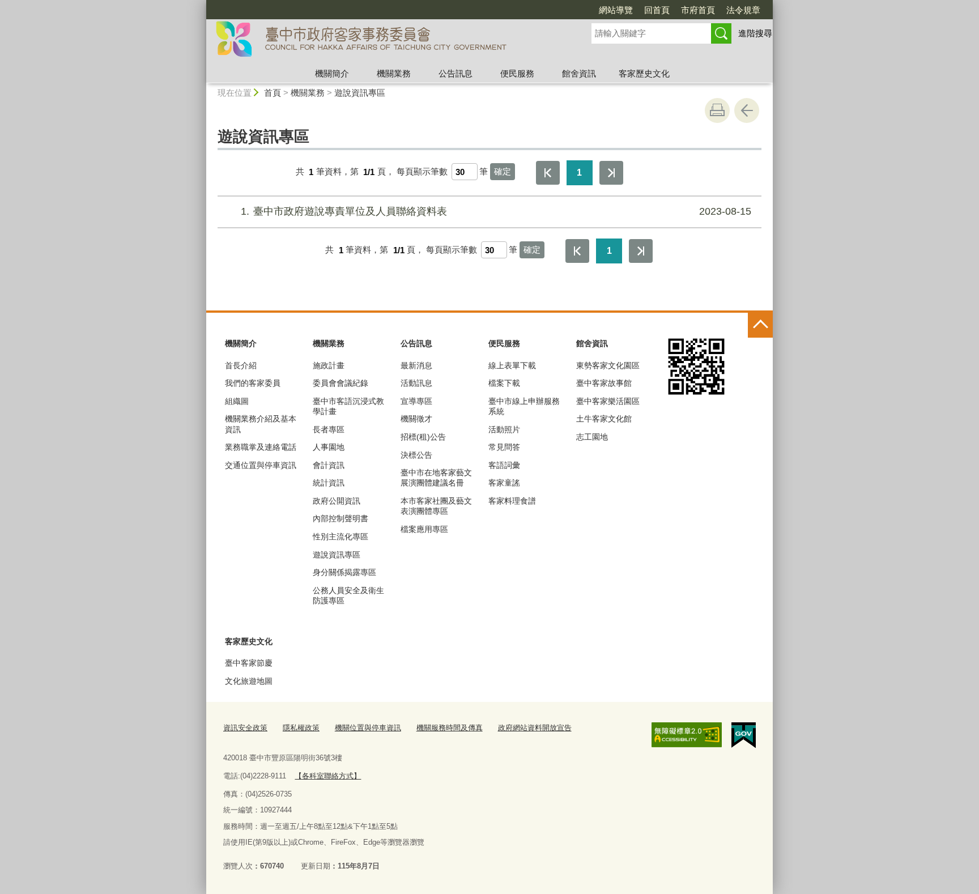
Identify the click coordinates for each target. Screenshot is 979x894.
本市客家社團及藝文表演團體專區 (436, 506)
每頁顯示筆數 (422, 172)
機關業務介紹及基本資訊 (260, 423)
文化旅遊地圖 (249, 681)
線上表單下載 (512, 365)
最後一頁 (611, 173)
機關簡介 (332, 73)
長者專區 (328, 429)
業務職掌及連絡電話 (260, 447)
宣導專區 (416, 401)
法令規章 (743, 10)
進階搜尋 (755, 33)
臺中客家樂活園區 (608, 401)
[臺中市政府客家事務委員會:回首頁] (385, 41)
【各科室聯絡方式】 (328, 776)
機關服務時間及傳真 (449, 727)
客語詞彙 (504, 465)
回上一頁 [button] (746, 110)
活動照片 (504, 429)
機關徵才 (416, 418)
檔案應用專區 (424, 529)
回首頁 (657, 10)
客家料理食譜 (512, 500)
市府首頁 (698, 10)
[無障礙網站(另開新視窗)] (687, 734)
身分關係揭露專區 (344, 572)
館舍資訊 (579, 73)
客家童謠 (504, 482)
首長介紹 (241, 365)
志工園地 (592, 436)
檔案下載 (504, 383)
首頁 (272, 92)
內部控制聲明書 (340, 518)
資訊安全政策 (245, 727)
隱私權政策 (301, 727)
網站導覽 (616, 10)
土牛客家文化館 (604, 418)
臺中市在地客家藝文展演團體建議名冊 (436, 477)
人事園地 (328, 447)
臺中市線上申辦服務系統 (524, 406)
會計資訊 (328, 465)
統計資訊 (328, 482)
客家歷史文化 (644, 73)
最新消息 (416, 365)
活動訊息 (416, 383)
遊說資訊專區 (359, 92)
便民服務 (517, 73)
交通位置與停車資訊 (260, 465)
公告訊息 (456, 73)
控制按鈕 (760, 325)
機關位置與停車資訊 (368, 727)
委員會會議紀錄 (340, 383)
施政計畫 (328, 365)
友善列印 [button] (717, 110)
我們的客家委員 (252, 383)
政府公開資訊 (336, 500)
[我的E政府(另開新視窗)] (743, 735)
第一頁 (548, 173)
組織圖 (237, 401)
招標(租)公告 (423, 436)
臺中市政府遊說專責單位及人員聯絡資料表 (496, 211)
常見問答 (504, 447)
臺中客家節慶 (249, 662)
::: (201, 5)
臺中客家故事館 (604, 383)
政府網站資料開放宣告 (535, 727)
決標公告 (416, 454)
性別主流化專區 (340, 536)
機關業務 (394, 73)
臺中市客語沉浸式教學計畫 (348, 406)
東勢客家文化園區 (608, 365)
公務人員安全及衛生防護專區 (348, 595)
